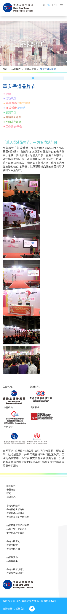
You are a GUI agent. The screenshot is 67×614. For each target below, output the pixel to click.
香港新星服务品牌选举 (18, 517)
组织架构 (11, 486)
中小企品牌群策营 (15, 532)
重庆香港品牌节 (48, 69)
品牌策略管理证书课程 (18, 525)
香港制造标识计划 (15, 573)
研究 (9, 493)
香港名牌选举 (13, 505)
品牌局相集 (12, 561)
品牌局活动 (12, 557)
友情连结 (7, 608)
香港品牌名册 (13, 549)
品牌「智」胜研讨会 (17, 529)
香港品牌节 (30, 69)
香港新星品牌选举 (15, 513)
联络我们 (20, 608)
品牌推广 (16, 69)
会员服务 (11, 489)
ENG (54, 5)
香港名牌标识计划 (15, 569)
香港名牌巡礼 (13, 541)
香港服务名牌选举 (15, 509)
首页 (5, 69)
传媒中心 (11, 497)
